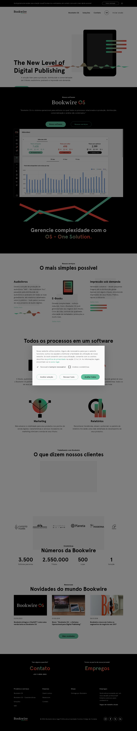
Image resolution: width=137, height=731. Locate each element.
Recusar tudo (69, 377)
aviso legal (55, 362)
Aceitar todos (90, 377)
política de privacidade (56, 359)
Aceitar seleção (46, 377)
